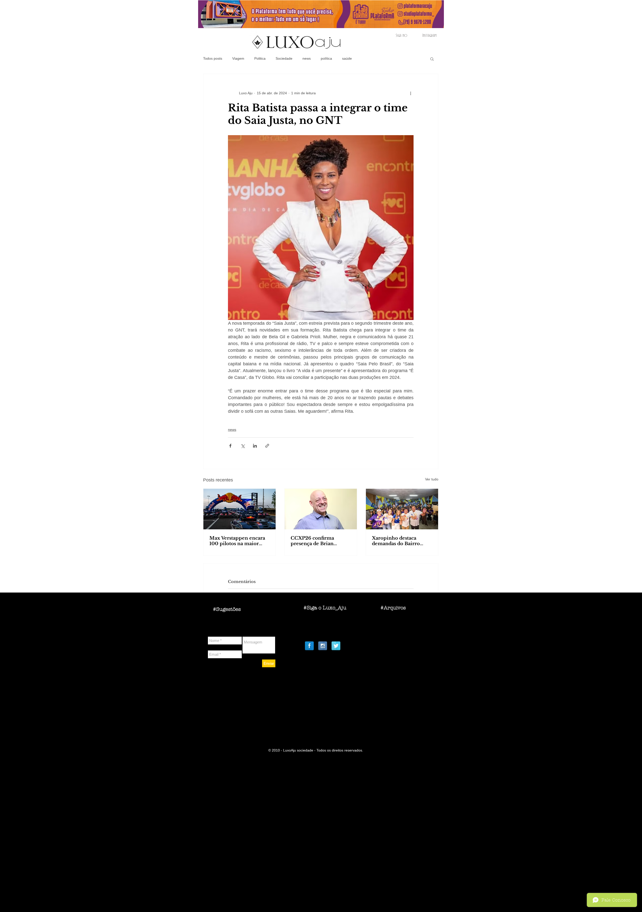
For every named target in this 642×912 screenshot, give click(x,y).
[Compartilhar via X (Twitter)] (242, 445)
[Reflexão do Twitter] (336, 645)
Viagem (238, 58)
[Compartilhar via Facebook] (230, 445)
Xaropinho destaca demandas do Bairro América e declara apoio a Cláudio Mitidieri (401, 540)
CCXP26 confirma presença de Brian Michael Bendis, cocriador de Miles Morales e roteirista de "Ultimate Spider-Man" (318, 540)
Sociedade (284, 58)
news (306, 58)
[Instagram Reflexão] (322, 645)
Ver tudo (431, 479)
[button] (432, 59)
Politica (260, 58)
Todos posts (212, 58)
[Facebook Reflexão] (309, 645)
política (326, 58)
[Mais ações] (411, 93)
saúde (347, 58)
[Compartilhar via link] (267, 445)
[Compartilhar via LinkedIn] (255, 445)
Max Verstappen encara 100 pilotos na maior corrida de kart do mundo (237, 540)
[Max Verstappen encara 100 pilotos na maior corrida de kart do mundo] (239, 509)
